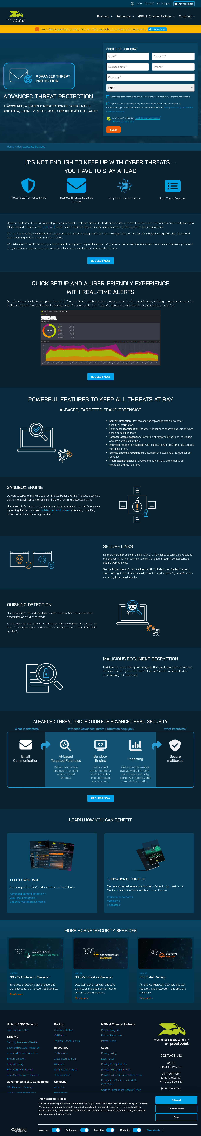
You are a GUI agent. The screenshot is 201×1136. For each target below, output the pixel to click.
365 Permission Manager (94, 977)
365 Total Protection (18, 1030)
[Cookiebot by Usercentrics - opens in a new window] (19, 1130)
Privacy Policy (108, 1053)
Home (10, 146)
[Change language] (136, 4)
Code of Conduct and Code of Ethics (121, 1089)
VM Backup (60, 1035)
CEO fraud (48, 227)
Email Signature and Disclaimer (23, 1074)
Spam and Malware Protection (23, 1047)
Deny (176, 1117)
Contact (149, 3)
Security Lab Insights (65, 1069)
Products (103, 16)
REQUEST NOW (100, 260)
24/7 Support (164, 3)
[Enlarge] (156, 313)
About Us (59, 1087)
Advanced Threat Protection (22, 1053)
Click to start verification (148, 118)
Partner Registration (112, 1035)
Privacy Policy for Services (115, 1069)
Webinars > (113, 901)
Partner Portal (185, 3)
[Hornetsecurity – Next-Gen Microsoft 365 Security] (15, 16)
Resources (123, 16)
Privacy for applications (114, 1064)
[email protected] (171, 1077)
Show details (153, 1130)
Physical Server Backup (67, 1040)
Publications (60, 1053)
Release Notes (62, 1074)
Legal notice (107, 1058)
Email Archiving (15, 1064)
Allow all (176, 1100)
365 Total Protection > (23, 897)
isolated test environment (55, 510)
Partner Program (110, 1030)
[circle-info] (37, 29)
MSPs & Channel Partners (155, 16)
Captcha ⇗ (123, 121)
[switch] (84, 1130)
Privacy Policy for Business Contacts (121, 1074)
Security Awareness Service (22, 1042)
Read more (15, 994)
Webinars (59, 1064)
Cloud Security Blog (65, 1058)
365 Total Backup (153, 977)
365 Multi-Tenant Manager (30, 977)
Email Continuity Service (20, 1069)
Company (185, 16)
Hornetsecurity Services (31, 146)
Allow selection (176, 1108)
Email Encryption (16, 1058)
